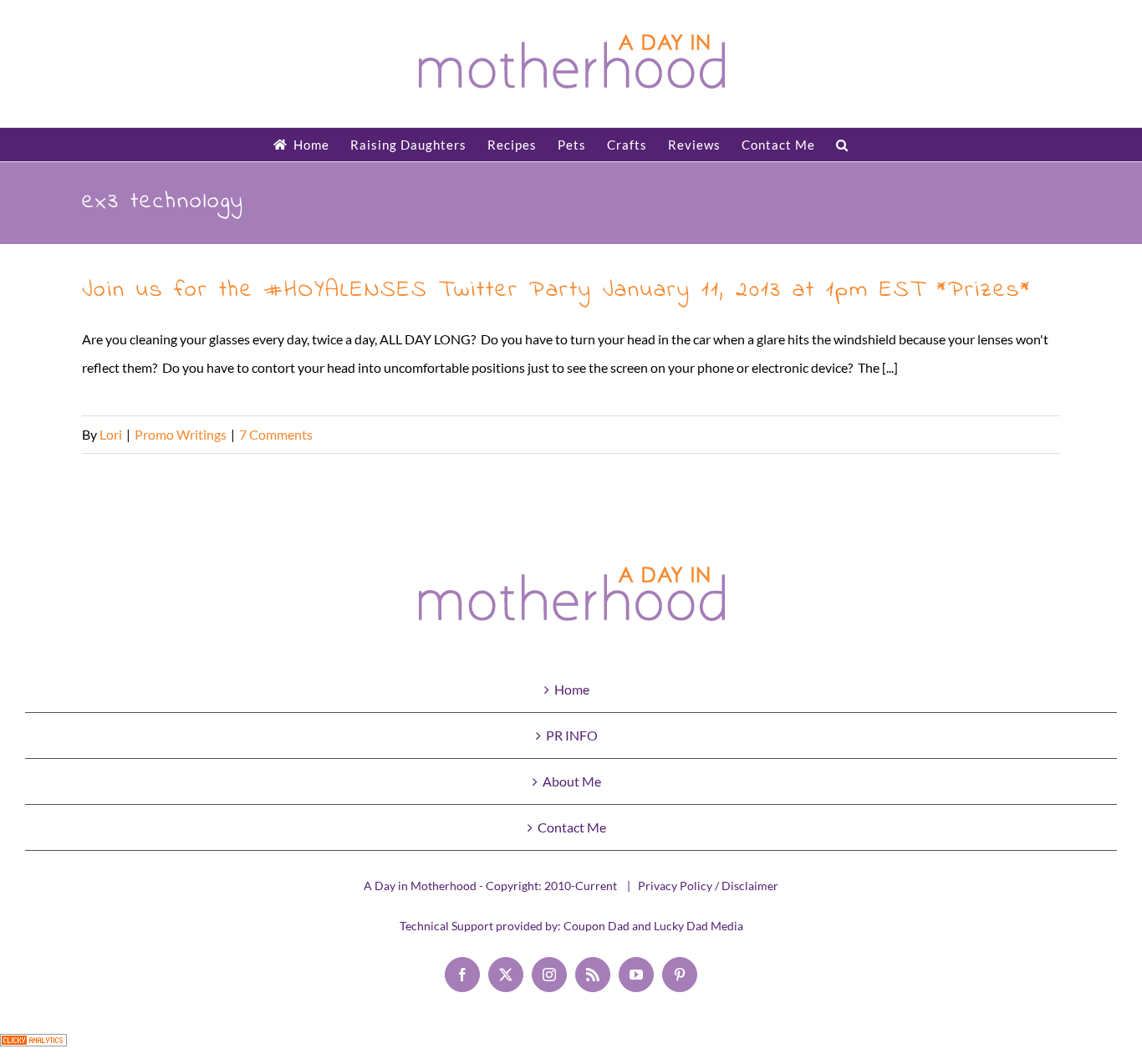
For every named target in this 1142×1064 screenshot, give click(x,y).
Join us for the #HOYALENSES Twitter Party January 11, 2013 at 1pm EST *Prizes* (557, 290)
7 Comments (276, 434)
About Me (572, 781)
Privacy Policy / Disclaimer (708, 885)
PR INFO (572, 735)
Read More (1028, 434)
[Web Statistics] (33, 1048)
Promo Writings (181, 434)
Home (571, 689)
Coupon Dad (596, 926)
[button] (842, 144)
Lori (110, 434)
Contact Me (572, 827)
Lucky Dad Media (698, 926)
